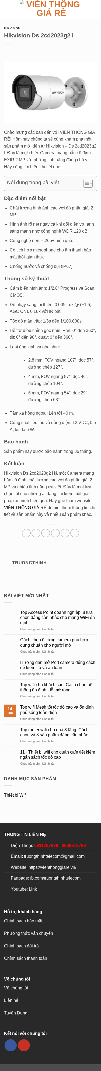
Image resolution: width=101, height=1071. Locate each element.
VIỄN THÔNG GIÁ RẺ (25, 507)
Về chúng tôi (16, 988)
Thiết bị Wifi (15, 795)
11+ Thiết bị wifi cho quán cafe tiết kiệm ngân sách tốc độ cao (57, 755)
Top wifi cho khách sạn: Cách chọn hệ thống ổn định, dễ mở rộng (56, 687)
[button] (7, 9)
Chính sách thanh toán (25, 958)
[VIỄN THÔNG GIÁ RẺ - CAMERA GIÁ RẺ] (51, 9)
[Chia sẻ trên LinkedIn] (74, 533)
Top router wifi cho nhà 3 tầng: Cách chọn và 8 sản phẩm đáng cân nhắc (54, 732)
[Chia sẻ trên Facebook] (36, 533)
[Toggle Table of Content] (85, 183)
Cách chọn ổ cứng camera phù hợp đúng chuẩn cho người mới (54, 642)
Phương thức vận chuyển (28, 933)
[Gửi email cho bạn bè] (55, 533)
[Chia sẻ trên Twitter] (45, 533)
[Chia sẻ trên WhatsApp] (26, 533)
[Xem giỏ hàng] (94, 9)
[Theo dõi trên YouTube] (24, 1045)
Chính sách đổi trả (21, 946)
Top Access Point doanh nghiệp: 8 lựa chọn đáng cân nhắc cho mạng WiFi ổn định (57, 617)
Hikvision (12, 28)
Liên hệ (11, 1000)
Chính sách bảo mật (23, 921)
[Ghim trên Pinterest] (65, 533)
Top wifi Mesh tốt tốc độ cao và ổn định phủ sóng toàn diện (57, 710)
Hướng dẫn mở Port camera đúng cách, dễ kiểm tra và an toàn (58, 665)
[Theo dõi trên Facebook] (11, 1045)
